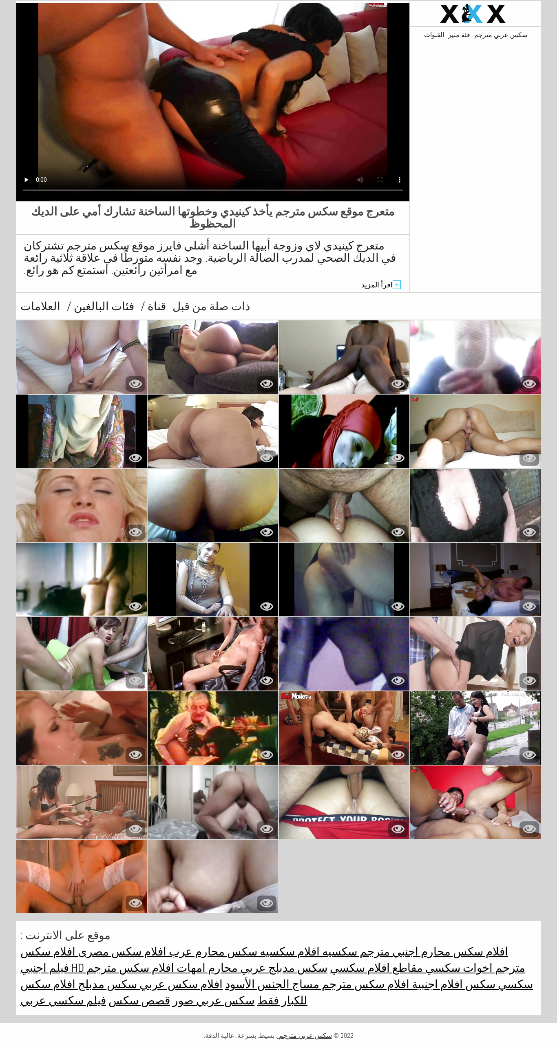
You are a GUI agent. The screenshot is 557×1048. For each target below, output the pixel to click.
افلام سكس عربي (180, 984)
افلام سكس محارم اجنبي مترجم (432, 951)
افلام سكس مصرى (120, 951)
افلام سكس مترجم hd (121, 968)
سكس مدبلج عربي (282, 968)
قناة (155, 306)
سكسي (441, 968)
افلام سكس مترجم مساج (349, 984)
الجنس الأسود (257, 984)
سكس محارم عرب (211, 951)
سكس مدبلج (106, 984)
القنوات (434, 35)
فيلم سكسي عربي (63, 1000)
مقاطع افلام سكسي (376, 968)
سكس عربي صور (213, 1000)
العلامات (40, 306)
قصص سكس (139, 1000)
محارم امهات (206, 968)
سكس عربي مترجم (500, 35)
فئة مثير (459, 35)
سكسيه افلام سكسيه (307, 951)
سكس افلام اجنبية (452, 984)
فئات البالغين (102, 306)
